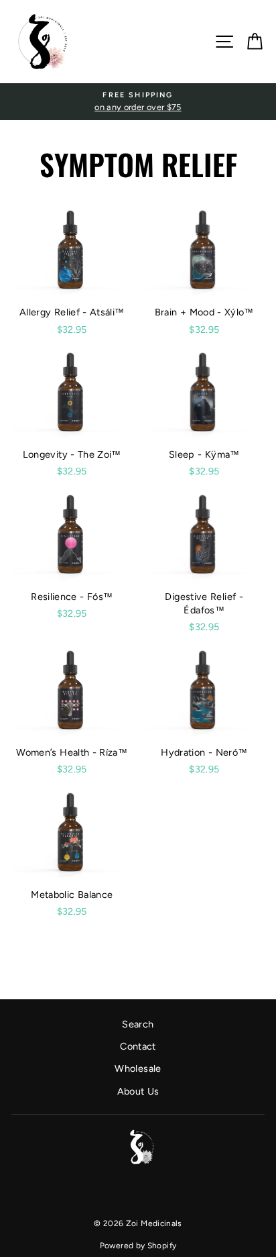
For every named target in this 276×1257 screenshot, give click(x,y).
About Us (138, 1091)
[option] (138, 101)
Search (137, 1024)
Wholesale (138, 1068)
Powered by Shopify (138, 1245)
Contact (138, 1046)
